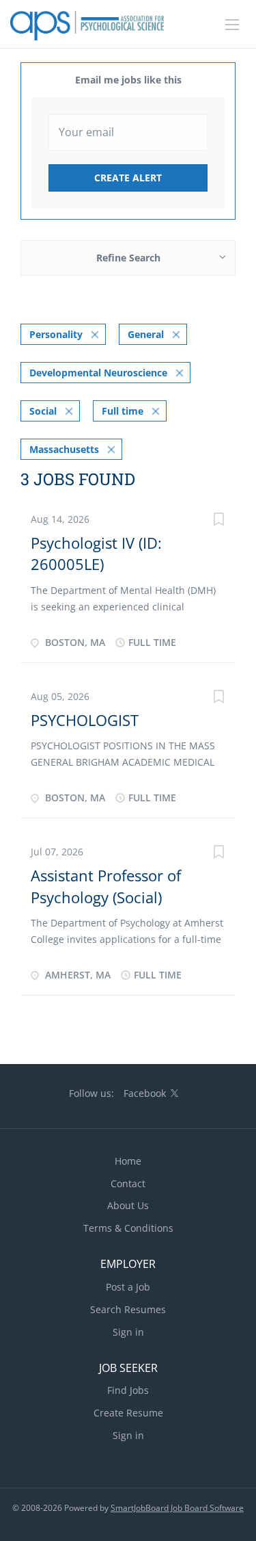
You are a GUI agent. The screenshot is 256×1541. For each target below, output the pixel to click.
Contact (128, 1183)
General (146, 334)
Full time (122, 410)
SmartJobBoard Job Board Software (177, 1508)
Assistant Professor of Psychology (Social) (106, 886)
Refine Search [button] (128, 257)
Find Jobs (128, 1390)
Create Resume (128, 1412)
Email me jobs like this (128, 79)
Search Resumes (128, 1309)
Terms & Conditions (128, 1227)
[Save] (218, 521)
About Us (128, 1205)
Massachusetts (64, 449)
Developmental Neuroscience (98, 372)
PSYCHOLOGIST (85, 720)
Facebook (145, 1093)
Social (43, 410)
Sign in (128, 1331)
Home (128, 1160)
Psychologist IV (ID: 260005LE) (96, 553)
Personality (56, 334)
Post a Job (128, 1286)
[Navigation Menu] (232, 24)
